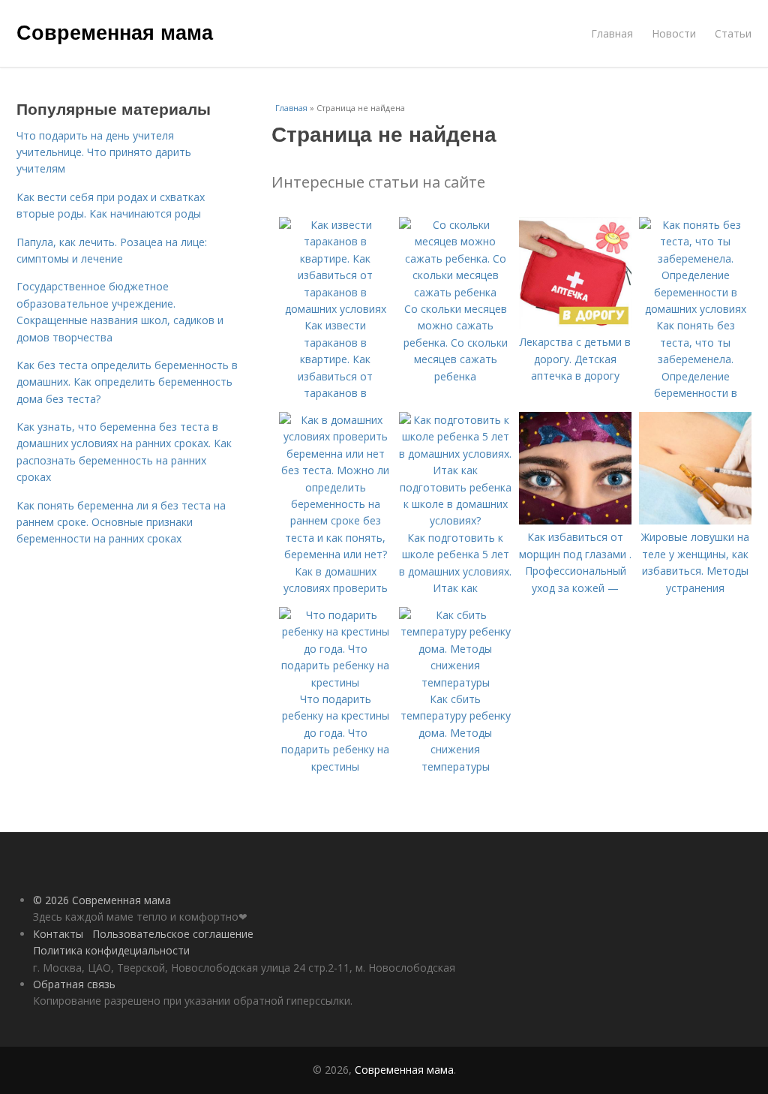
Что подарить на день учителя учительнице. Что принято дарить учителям (103, 152)
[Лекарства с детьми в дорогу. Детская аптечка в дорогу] (575, 325)
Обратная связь (74, 984)
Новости (674, 33)
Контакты (58, 934)
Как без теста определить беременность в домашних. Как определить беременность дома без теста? (127, 382)
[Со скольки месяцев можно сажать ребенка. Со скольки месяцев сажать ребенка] (455, 292)
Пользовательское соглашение (173, 934)
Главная (612, 33)
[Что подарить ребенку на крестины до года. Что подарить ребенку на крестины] (335, 682)
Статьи (733, 33)
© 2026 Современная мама (102, 900)
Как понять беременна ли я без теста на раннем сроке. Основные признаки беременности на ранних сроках (121, 522)
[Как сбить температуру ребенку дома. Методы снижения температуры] (455, 682)
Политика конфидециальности (111, 950)
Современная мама (114, 31)
